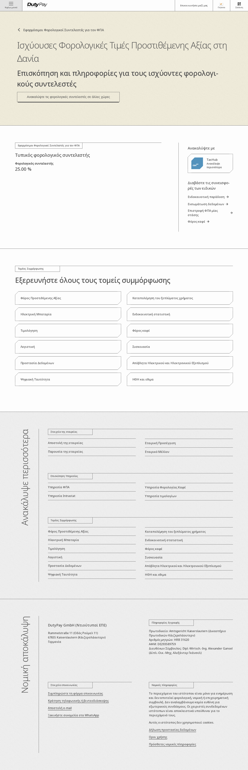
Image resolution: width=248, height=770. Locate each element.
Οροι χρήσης (158, 737)
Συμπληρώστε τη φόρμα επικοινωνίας (75, 693)
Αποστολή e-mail (60, 708)
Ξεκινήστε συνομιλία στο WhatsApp (73, 715)
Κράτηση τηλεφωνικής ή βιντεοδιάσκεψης (78, 701)
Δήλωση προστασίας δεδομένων (172, 730)
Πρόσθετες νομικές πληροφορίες (172, 744)
